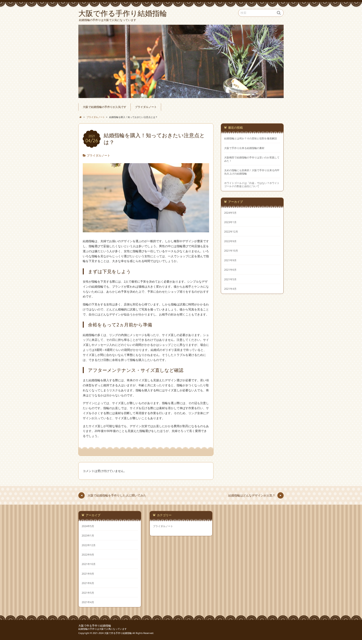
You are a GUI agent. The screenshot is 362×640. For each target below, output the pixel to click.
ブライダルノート (146, 107)
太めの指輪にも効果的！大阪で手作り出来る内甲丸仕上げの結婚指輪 (251, 172)
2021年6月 (230, 269)
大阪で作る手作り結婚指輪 (94, 625)
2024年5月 (230, 212)
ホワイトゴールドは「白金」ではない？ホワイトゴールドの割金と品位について (251, 184)
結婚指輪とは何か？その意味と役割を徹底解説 (250, 138)
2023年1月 (230, 222)
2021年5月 (230, 279)
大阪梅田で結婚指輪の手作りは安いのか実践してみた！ (251, 159)
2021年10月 (231, 250)
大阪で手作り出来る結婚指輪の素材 (244, 148)
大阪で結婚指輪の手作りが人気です (104, 107)
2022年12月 (231, 231)
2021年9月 (230, 260)
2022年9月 (230, 241)
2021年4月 (230, 288)
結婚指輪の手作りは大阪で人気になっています (102, 628)
